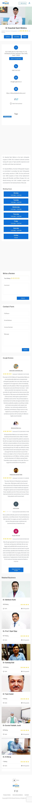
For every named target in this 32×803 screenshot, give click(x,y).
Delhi (6, 608)
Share (24, 36)
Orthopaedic (26, 608)
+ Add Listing (22, 3)
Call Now (8, 36)
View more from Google (16, 569)
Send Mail (16, 36)
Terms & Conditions (17, 794)
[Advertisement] (16, 256)
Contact (27, 794)
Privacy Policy (7, 794)
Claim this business (17, 103)
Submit (23, 298)
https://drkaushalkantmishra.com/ (16, 93)
